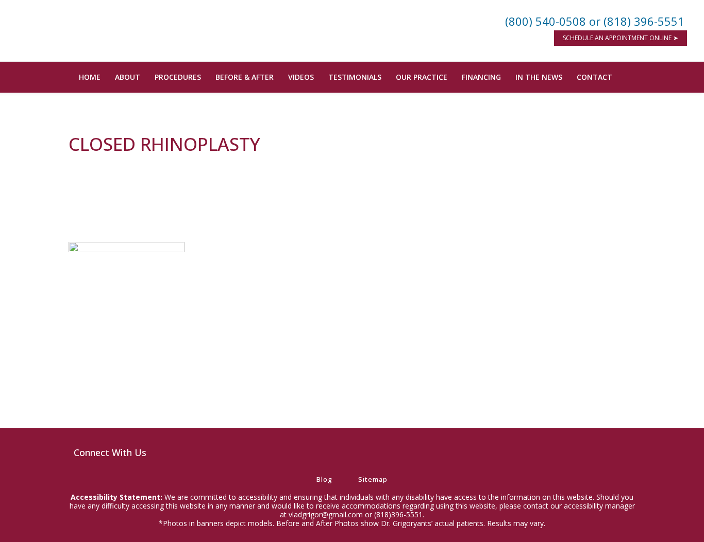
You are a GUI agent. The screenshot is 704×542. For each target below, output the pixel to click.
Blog (324, 479)
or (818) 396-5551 (636, 21)
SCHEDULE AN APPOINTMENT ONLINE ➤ (620, 37)
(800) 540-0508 (545, 21)
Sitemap (373, 479)
